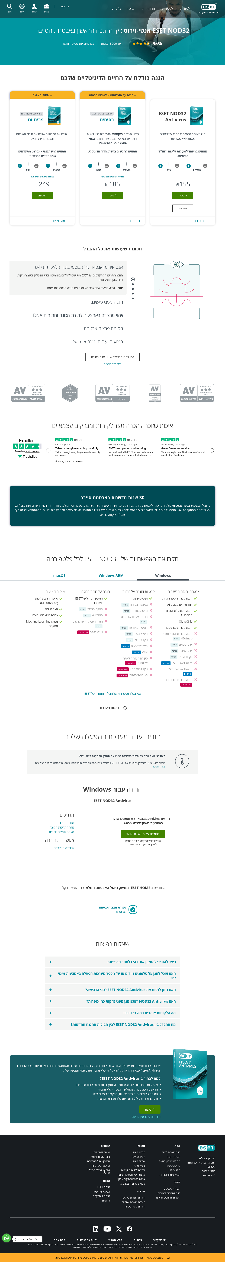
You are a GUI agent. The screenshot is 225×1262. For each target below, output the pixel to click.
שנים (169, 169)
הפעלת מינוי (138, 1156)
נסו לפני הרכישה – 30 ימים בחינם (112, 357)
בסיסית (107, 119)
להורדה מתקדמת (63, 848)
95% (157, 43)
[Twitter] (119, 1230)
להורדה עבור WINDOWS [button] (142, 834)
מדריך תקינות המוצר (62, 827)
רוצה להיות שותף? (100, 1156)
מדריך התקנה (66, 823)
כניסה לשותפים (102, 1152)
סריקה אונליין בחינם (169, 1161)
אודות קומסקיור (101, 1196)
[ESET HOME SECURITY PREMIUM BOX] (55, 130)
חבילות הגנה (173, 1156)
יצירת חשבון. (159, 766)
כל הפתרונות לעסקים (169, 1193)
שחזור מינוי (139, 1161)
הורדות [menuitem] (150, 9)
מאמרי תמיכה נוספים (61, 832)
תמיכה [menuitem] (131, 9)
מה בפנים (200, 221)
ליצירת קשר (208, 1175)
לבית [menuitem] (186, 9)
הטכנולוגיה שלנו (101, 1191)
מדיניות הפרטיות (64, 1257)
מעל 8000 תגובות (112, 44)
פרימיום (36, 119)
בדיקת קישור (173, 1165)
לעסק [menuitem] (169, 9)
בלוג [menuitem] (118, 9)
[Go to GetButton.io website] (8, 1258)
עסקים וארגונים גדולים (168, 1197)
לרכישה (183, 195)
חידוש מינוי (139, 1152)
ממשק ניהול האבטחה (98, 1161)
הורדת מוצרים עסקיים (133, 1202)
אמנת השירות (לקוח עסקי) (131, 1179)
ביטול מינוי (139, 1165)
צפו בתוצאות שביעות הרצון (78, 44)
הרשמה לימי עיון (101, 1165)
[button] (205, 166)
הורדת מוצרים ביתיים (134, 1197)
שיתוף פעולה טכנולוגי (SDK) (98, 1171)
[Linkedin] (95, 1230)
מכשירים (197, 169)
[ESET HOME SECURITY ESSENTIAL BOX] (126, 130)
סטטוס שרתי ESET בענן (132, 1183)
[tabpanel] (112, 640)
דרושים (106, 1200)
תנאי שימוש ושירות (170, 1174)
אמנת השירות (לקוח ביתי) (131, 1174)
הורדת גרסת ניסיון (135, 1206)
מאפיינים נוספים (112, 364)
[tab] (163, 576)
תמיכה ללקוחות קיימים (133, 1170)
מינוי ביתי (175, 1170)
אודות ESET (103, 1187)
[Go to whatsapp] (6, 1238)
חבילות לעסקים (172, 1188)
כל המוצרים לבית (171, 1152)
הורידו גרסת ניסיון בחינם (146, 1117)
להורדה (183, 208)
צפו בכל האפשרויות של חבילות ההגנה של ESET (112, 693)
